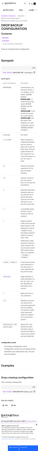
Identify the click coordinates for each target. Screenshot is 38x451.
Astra (22, 10)
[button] (36, 424)
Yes (5, 405)
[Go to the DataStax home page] (10, 416)
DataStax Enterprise (8, 16)
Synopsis (5, 38)
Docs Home (8, 10)
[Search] (25, 3)
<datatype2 (6, 276)
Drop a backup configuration (12, 44)
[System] (34, 3)
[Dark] (32, 3)
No (13, 405)
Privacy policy (30, 421)
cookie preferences (8, 439)
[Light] (29, 3)
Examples (5, 41)
